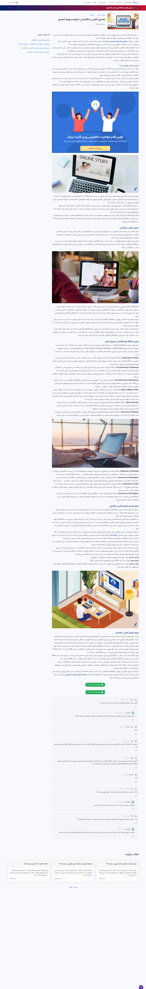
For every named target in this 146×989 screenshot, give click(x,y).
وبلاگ (91, 15)
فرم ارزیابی (102, 2)
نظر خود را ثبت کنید (93, 684)
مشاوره (95, 2)
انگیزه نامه (113, 535)
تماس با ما (87, 2)
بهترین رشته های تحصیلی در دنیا (116, 41)
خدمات (111, 2)
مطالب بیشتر (73, 887)
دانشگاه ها (119, 2)
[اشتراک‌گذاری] (93, 24)
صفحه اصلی (128, 2)
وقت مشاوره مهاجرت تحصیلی (75, 674)
